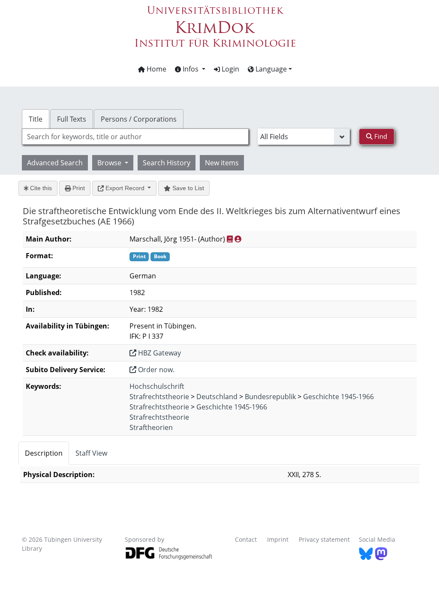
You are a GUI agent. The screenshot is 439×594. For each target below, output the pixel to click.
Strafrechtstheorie (159, 396)
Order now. (155, 369)
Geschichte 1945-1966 (338, 396)
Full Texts (71, 119)
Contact (246, 539)
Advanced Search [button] (55, 162)
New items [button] (222, 162)
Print (78, 188)
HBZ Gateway (158, 353)
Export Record (125, 188)
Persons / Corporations (139, 119)
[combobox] (135, 136)
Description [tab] (44, 453)
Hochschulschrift (156, 386)
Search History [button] (166, 162)
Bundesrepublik (270, 396)
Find (380, 136)
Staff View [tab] (91, 453)
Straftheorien (151, 427)
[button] (190, 69)
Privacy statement (324, 539)
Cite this (40, 188)
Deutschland (217, 396)
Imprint (278, 539)
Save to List (187, 188)
